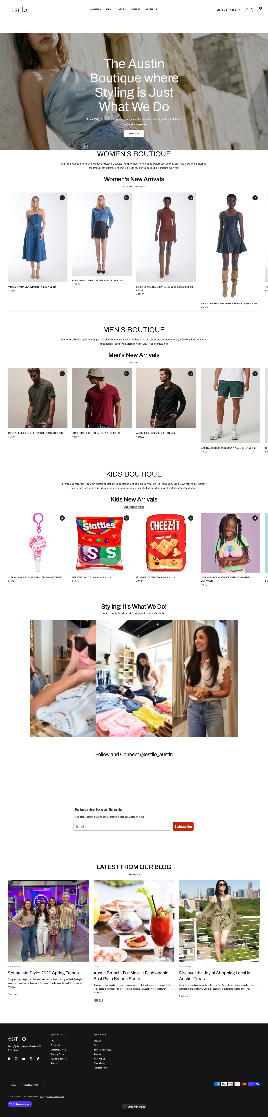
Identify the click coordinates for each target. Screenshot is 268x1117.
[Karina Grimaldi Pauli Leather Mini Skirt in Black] (102, 234)
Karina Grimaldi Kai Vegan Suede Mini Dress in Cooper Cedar (164, 288)
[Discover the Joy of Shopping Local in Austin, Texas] (219, 921)
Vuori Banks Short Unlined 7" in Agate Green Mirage (228, 448)
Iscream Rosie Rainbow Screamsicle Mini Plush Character (225, 579)
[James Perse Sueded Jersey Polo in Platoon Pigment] (37, 398)
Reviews (97, 1054)
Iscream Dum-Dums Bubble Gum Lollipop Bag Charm (35, 577)
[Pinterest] (33, 1058)
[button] (134, 133)
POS (41, 1096)
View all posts (134, 874)
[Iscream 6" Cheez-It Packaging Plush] (166, 543)
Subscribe (183, 826)
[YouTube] (25, 1059)
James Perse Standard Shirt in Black (155, 432)
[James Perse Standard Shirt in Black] (166, 398)
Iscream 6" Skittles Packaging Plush (91, 577)
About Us (151, 9)
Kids (121, 9)
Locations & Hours (58, 1049)
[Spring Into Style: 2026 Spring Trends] (48, 921)
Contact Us (55, 1045)
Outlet (135, 9)
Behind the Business (102, 1049)
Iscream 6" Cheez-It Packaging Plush (155, 577)
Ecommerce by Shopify (55, 1096)
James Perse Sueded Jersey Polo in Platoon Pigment (36, 432)
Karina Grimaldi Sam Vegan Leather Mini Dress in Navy (229, 303)
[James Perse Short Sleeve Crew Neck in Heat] (102, 398)
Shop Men (134, 362)
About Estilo (100, 1035)
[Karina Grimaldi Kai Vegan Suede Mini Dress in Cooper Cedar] (166, 237)
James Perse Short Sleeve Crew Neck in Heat (96, 432)
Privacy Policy (99, 1063)
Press (96, 1045)
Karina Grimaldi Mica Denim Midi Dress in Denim (32, 286)
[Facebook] (11, 1058)
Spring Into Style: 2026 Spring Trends (43, 973)
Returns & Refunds (59, 1058)
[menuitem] (95, 9)
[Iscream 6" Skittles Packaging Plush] (102, 543)
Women (94, 9)
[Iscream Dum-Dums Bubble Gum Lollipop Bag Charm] (37, 543)
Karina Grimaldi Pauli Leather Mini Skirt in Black (97, 280)
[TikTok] (40, 1058)
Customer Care (58, 1035)
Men (108, 9)
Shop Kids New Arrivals (134, 506)
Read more (13, 994)
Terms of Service (101, 1067)
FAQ (52, 1040)
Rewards (54, 1063)
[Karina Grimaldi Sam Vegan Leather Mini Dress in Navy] (230, 246)
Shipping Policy (57, 1054)
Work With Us (99, 1058)
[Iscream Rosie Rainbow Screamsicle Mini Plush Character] (230, 543)
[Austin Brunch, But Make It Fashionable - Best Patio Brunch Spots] (134, 921)
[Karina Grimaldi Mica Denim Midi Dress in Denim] (37, 237)
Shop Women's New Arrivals (134, 186)
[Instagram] (18, 1058)
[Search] (252, 9)
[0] (257, 9)
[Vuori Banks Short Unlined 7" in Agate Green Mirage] (230, 405)
